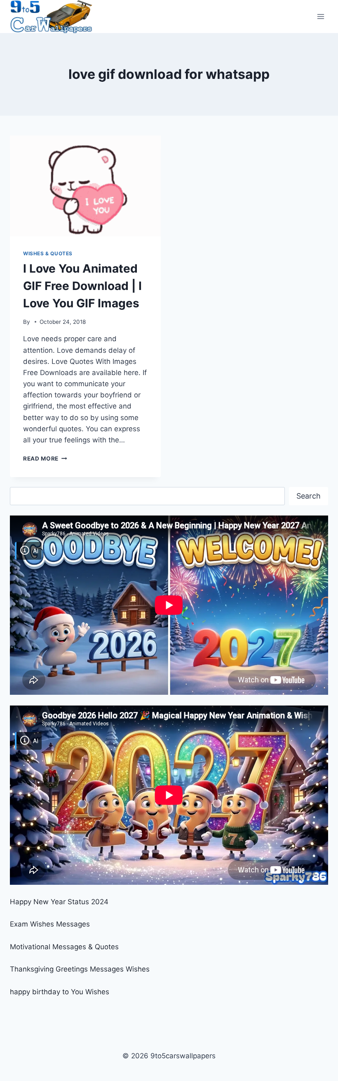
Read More (45, 458)
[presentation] (85, 185)
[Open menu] (320, 16)
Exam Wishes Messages (50, 924)
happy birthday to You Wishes (59, 992)
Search (308, 496)
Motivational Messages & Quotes (64, 947)
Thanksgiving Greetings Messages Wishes (80, 969)
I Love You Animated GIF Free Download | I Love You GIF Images (82, 285)
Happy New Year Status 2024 (59, 902)
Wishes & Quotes (48, 253)
